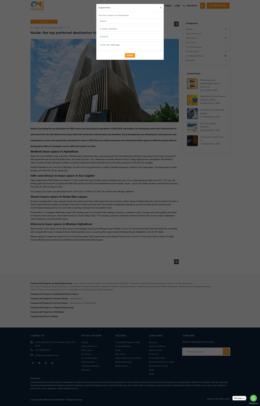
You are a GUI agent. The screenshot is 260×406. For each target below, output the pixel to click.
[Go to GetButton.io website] (253, 403)
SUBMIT (130, 55)
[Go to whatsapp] (253, 398)
